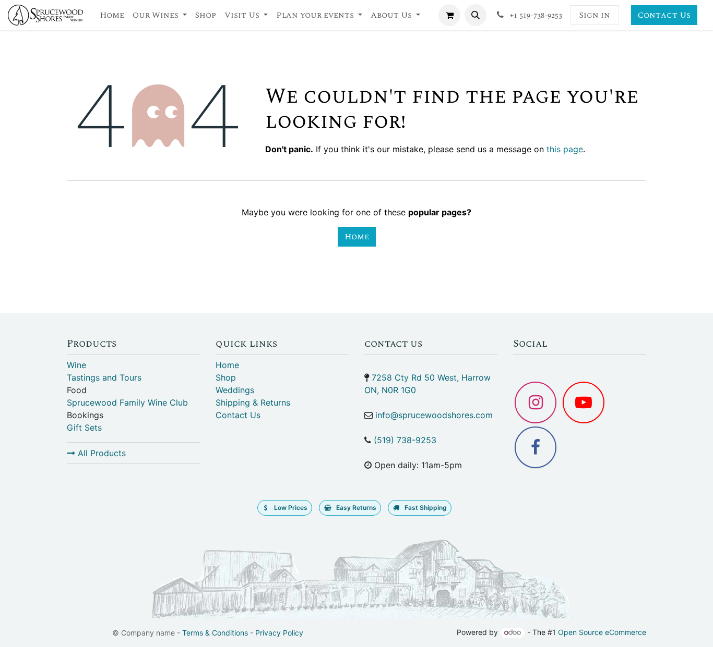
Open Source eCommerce (602, 632)
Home (356, 236)
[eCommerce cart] (449, 15)
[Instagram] (535, 402)
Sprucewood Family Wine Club (127, 402)
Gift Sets (84, 427)
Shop (226, 377)
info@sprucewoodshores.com (434, 415)
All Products (100, 453)
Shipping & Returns (253, 402)
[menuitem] (112, 15)
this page (564, 149)
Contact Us (664, 15)
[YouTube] (583, 402)
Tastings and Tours (104, 377)
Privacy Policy (279, 632)
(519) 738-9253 (405, 440)
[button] (475, 15)
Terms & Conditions (215, 632)
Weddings (235, 390)
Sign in (594, 15)
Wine (76, 365)
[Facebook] (535, 447)
